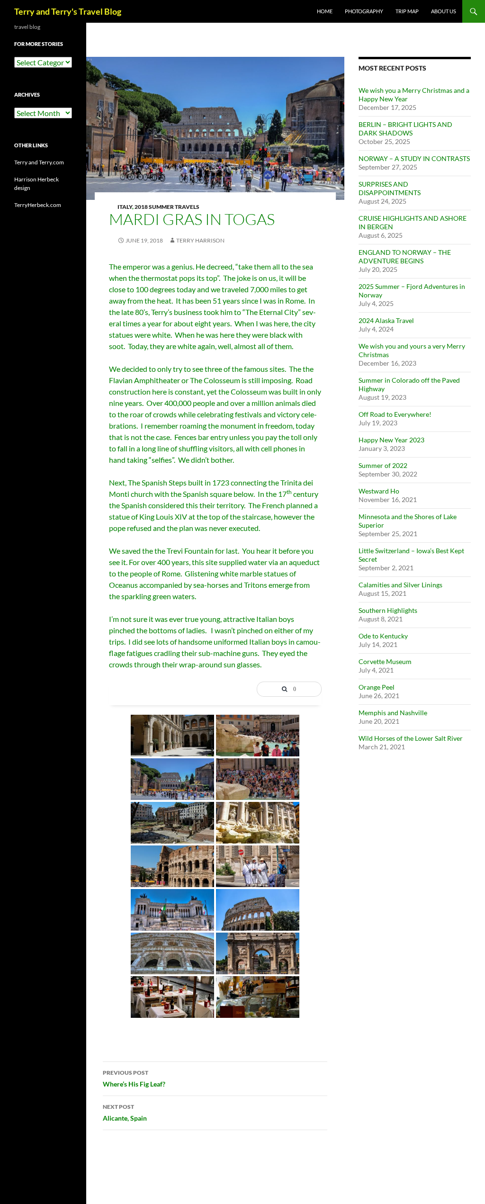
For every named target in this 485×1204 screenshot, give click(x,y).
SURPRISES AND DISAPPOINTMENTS (390, 188)
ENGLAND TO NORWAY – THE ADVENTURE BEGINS (405, 256)
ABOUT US (443, 11)
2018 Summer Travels (167, 206)
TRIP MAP (407, 11)
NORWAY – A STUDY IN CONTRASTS (414, 158)
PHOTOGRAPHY (364, 11)
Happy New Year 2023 (391, 440)
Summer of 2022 (383, 465)
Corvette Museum (385, 661)
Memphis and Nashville (393, 713)
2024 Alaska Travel (386, 320)
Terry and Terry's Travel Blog (67, 11)
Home (324, 11)
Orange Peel (377, 687)
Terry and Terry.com (39, 162)
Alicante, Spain (125, 1112)
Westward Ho (379, 491)
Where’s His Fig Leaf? (134, 1078)
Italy (124, 206)
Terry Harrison (200, 240)
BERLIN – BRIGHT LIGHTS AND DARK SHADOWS (405, 128)
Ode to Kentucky (383, 636)
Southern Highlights (388, 610)
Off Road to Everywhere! (395, 414)
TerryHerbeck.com (37, 204)
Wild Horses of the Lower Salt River (411, 738)
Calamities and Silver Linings (400, 585)
